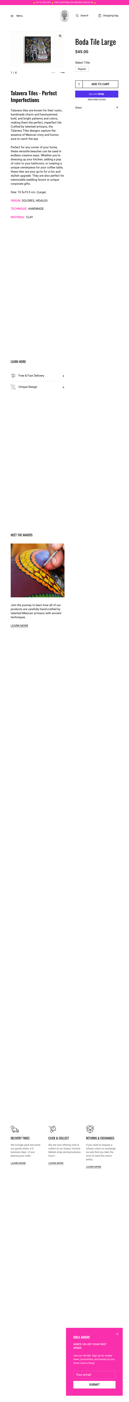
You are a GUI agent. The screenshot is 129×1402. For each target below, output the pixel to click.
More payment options (97, 99)
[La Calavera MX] (64, 15)
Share (78, 107)
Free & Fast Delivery (31, 375)
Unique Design (28, 387)
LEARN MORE (18, 1163)
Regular (82, 68)
